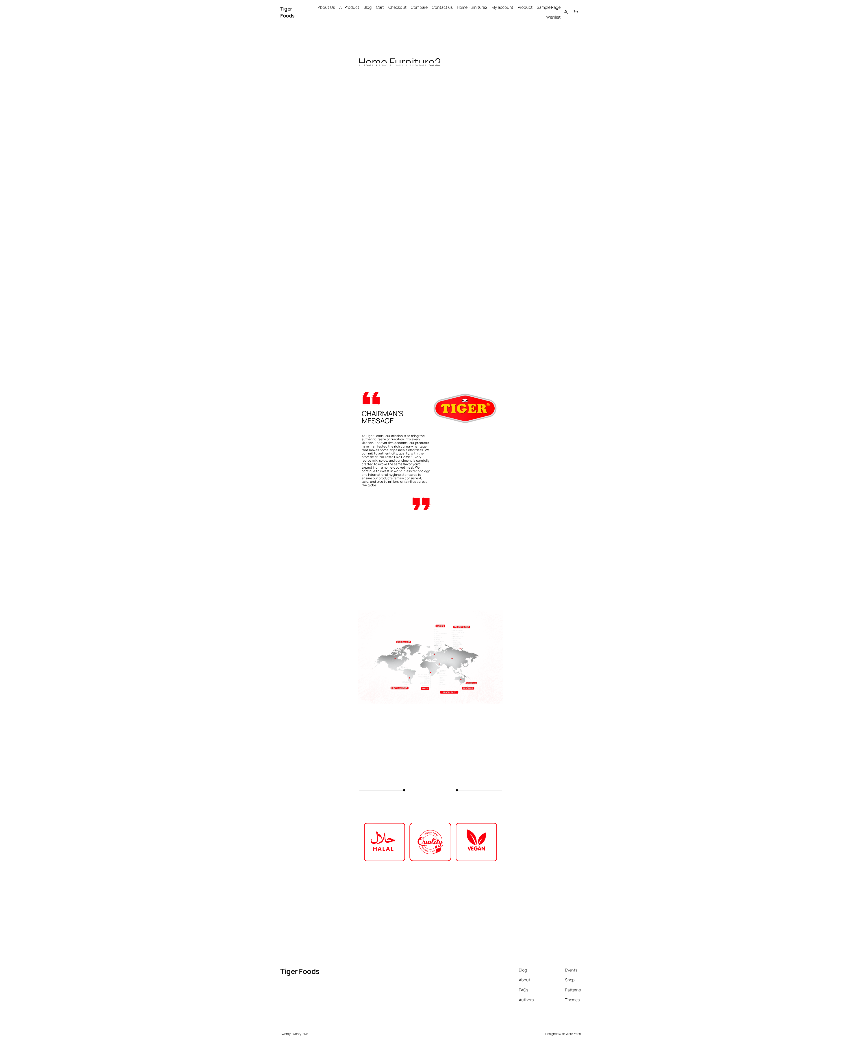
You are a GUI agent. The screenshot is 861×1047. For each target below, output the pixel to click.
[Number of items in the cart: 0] (576, 12)
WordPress (573, 1034)
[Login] (566, 12)
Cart (380, 7)
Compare (419, 7)
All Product (349, 7)
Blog (367, 7)
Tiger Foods (287, 12)
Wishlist (553, 17)
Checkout (397, 7)
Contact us (442, 7)
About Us (326, 7)
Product (525, 7)
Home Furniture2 (472, 7)
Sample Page (549, 7)
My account (502, 7)
